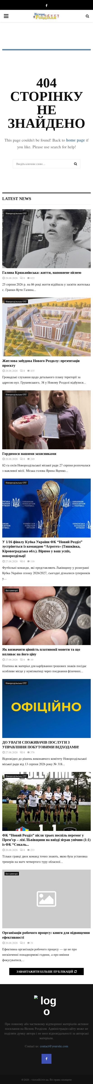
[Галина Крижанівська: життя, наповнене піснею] (46, 238)
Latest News (16, 198)
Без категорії (12, 590)
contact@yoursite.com (54, 1046)
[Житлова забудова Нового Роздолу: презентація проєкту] (46, 326)
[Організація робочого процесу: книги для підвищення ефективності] (46, 899)
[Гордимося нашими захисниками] (46, 419)
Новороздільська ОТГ (16, 213)
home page (75, 140)
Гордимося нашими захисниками (29, 454)
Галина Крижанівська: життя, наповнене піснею (41, 272)
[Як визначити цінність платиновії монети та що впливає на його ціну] (46, 615)
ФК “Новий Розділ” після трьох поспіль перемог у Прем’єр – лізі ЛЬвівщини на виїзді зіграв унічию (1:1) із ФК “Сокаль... (46, 840)
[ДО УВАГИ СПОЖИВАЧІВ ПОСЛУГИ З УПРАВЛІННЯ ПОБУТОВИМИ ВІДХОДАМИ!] (46, 708)
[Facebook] (46, 1059)
